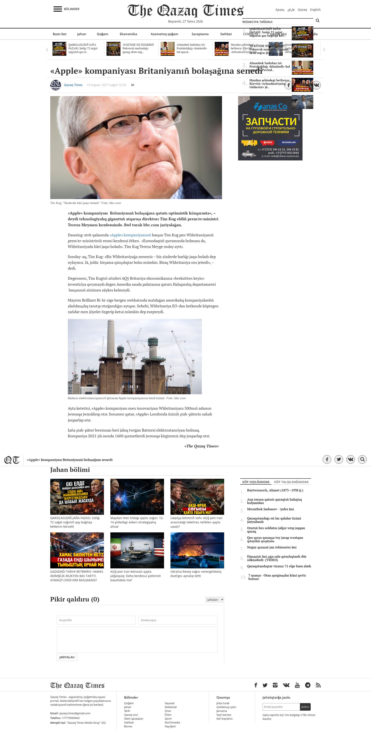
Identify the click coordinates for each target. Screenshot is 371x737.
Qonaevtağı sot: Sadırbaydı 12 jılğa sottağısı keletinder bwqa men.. (269, 101)
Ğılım (168, 715)
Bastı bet (60, 34)
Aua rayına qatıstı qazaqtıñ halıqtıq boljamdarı (274, 501)
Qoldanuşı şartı (226, 707)
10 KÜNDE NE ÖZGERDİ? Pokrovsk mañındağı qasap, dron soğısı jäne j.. (269, 49)
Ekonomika (128, 34)
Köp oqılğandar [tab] (255, 482)
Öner (168, 711)
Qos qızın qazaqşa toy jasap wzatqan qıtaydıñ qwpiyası (275, 539)
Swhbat (226, 34)
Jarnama (221, 711)
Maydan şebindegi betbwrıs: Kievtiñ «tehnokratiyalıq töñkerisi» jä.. (269, 84)
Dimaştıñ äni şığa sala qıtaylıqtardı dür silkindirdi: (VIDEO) (276, 558)
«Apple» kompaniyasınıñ (130, 235)
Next (324, 50)
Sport (168, 718)
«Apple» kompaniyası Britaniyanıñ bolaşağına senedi (70, 460)
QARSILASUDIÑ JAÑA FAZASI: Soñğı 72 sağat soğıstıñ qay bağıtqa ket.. (267, 32)
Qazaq (302, 10)
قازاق (291, 10)
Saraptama (200, 34)
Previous (47, 50)
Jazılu (305, 707)
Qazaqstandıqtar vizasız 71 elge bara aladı (279, 566)
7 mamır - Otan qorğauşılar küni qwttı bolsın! (277, 577)
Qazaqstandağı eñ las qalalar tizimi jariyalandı (274, 520)
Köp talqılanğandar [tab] (291, 482)
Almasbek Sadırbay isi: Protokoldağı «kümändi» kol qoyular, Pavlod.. (269, 66)
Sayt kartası (223, 715)
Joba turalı (222, 703)
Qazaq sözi (131, 715)
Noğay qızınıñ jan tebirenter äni (271, 547)
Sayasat (170, 703)
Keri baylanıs (224, 718)
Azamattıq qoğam (164, 34)
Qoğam (102, 34)
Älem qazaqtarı (133, 718)
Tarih (127, 711)
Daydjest (170, 726)
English (315, 10)
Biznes (128, 726)
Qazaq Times (73, 85)
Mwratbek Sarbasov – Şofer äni (270, 509)
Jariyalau (67, 657)
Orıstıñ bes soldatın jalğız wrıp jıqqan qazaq (276, 529)
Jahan (81, 34)
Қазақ (280, 10)
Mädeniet (171, 707)
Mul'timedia (172, 722)
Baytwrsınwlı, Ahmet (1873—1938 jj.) (275, 490)
